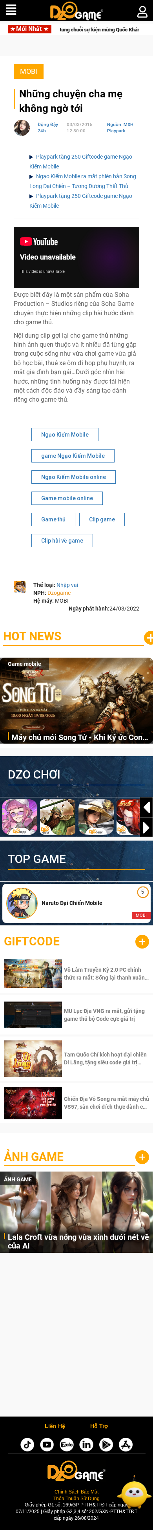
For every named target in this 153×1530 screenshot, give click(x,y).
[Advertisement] (76, 1337)
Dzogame (59, 593)
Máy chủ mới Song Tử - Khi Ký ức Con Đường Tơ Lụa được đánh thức (76, 738)
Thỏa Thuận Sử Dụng (76, 1498)
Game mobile (24, 664)
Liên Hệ (55, 1426)
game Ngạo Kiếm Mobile (73, 456)
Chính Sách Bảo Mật (76, 1491)
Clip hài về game (62, 540)
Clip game (102, 519)
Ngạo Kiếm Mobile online (73, 477)
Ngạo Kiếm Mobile (65, 434)
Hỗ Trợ (99, 1426)
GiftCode (32, 941)
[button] (146, 827)
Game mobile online (67, 498)
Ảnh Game (34, 1157)
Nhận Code (105, 974)
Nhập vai (67, 585)
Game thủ (53, 519)
